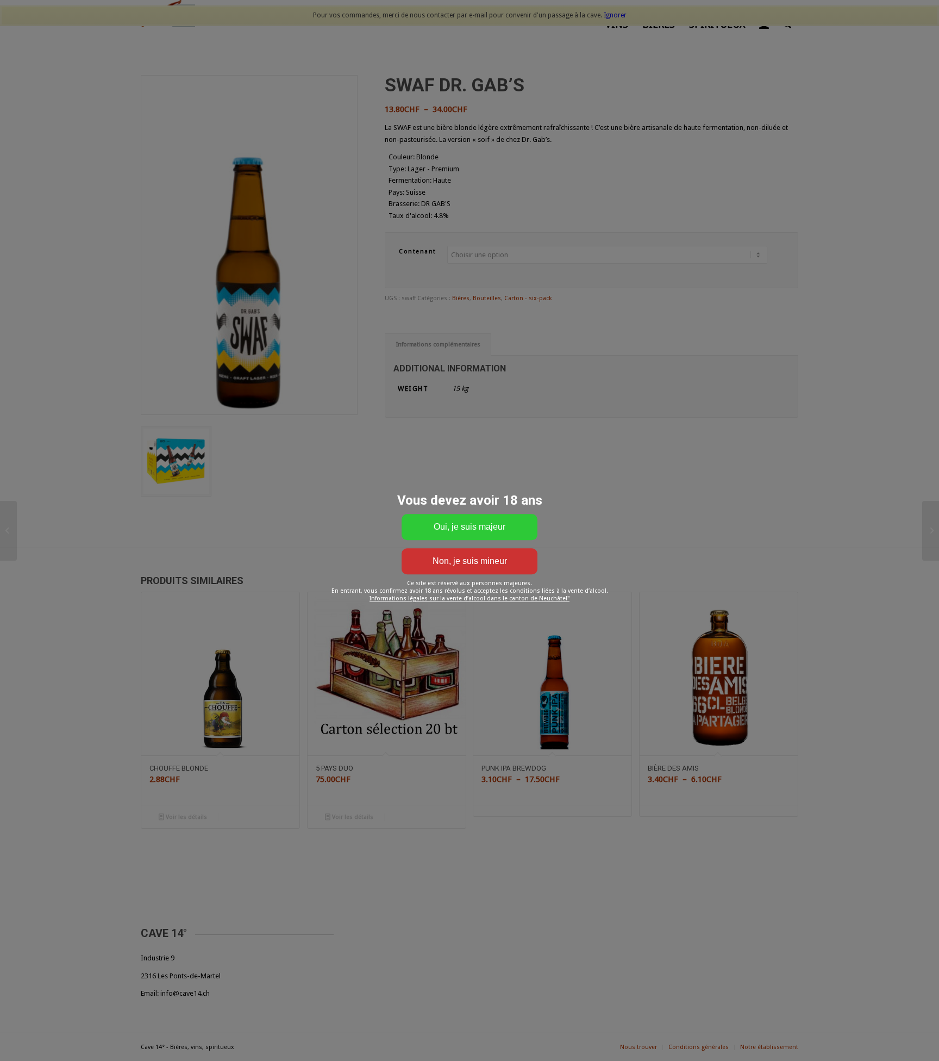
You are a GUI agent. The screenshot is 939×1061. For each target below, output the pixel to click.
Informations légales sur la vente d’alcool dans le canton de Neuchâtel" (469, 598)
